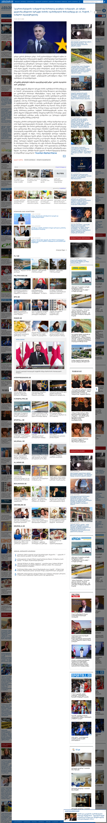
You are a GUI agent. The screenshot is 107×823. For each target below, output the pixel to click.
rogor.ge (18, 318)
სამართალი (38, 1)
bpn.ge (17, 297)
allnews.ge (19, 462)
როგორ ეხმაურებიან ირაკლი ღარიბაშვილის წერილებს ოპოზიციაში (79, 616)
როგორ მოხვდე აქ (61, 167)
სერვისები (41, 821)
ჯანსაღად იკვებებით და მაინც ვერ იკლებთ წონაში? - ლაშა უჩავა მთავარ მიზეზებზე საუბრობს (47, 202)
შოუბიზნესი (58, 1)
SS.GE (16, 167)
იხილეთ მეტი (60, 250)
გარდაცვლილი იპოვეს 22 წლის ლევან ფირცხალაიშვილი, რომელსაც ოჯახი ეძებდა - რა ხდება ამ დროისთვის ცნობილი (40, 559)
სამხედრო (51, 1)
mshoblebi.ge (20, 505)
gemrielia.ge (19, 526)
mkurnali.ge (19, 441)
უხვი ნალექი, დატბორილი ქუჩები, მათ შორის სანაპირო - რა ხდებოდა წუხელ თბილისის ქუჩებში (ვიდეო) (81, 44)
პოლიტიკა (23, 1)
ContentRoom (62, 188)
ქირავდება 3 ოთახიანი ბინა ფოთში (45, 180)
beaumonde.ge (20, 484)
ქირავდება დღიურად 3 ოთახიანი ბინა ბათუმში (33, 180)
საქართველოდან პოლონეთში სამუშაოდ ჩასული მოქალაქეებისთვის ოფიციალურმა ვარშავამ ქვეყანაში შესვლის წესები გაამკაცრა (81, 638)
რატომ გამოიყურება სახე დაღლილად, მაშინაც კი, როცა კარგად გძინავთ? (79, 262)
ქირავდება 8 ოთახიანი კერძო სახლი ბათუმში (19, 180)
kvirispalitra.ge (21, 399)
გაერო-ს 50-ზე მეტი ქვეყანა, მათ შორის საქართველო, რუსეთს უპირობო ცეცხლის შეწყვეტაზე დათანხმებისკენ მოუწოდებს (48, 241)
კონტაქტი (48, 821)
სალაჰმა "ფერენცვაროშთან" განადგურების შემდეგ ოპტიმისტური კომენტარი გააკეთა (81, 717)
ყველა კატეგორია (73, 1)
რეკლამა (34, 821)
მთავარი (17, 1)
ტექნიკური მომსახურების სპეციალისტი (58, 180)
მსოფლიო (45, 1)
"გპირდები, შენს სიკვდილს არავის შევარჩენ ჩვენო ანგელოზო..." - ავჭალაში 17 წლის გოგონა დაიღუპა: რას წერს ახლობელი (41, 555)
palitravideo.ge (20, 276)
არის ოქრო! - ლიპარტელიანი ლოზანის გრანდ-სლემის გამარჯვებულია (79, 739)
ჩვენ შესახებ (27, 821)
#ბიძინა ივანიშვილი (30, 159)
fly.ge (16, 256)
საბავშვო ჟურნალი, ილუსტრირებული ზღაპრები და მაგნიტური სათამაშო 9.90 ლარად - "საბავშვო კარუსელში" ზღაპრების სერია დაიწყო (20, 202)
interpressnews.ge (22, 377)
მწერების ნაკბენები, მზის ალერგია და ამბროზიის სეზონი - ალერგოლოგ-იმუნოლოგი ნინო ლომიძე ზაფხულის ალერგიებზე (33, 202)
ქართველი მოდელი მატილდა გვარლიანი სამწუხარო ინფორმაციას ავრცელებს (79, 440)
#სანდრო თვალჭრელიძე (43, 159)
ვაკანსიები (55, 821)
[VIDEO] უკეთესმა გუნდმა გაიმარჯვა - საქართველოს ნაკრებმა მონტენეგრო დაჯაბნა (80, 695)
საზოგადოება (30, 1)
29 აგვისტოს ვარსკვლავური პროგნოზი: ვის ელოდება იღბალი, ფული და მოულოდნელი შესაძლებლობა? (81, 176)
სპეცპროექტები (18, 821)
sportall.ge (19, 420)
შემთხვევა (64, 1)
